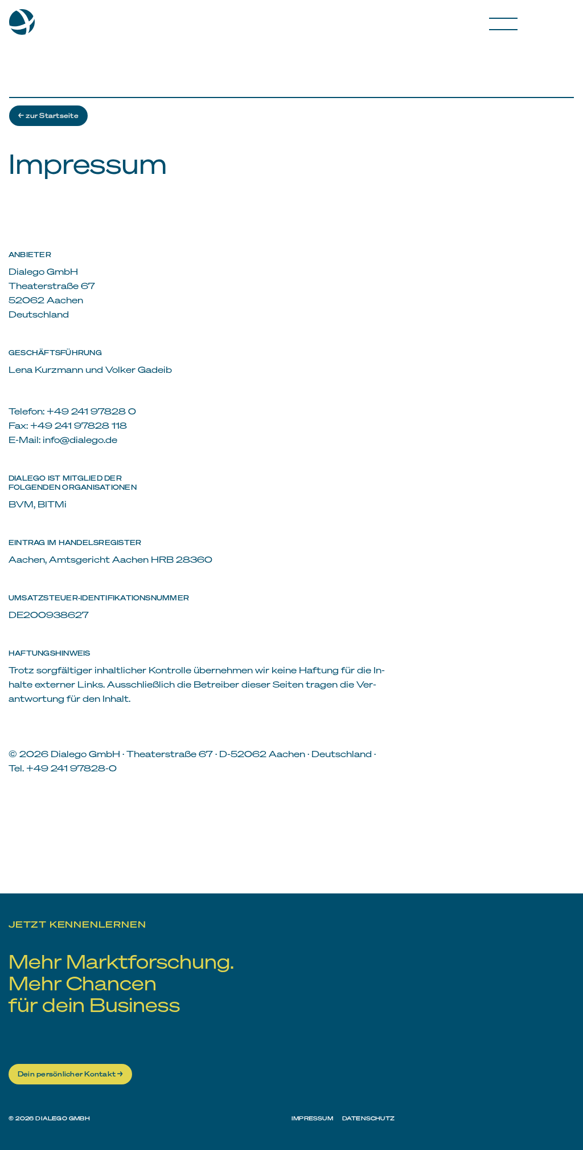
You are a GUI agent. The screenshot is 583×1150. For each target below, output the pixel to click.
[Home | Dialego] (26, 26)
